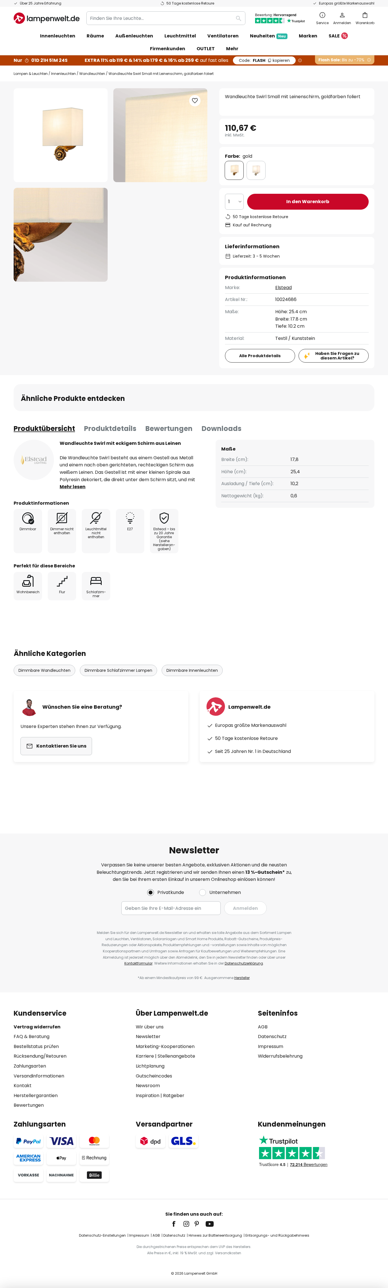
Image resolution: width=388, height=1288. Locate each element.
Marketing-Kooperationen (165, 1046)
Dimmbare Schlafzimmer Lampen (118, 670)
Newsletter (148, 1036)
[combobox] (166, 18)
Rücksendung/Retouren (40, 1056)
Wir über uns (150, 1027)
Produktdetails (110, 428)
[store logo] (47, 18)
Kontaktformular (138, 963)
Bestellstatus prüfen (36, 1046)
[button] (61, 235)
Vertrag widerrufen (37, 1027)
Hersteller (242, 977)
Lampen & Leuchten (31, 73)
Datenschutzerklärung (244, 963)
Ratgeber (173, 1095)
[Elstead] (34, 460)
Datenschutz (272, 1036)
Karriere (145, 1056)
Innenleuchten (63, 73)
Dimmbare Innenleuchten (192, 670)
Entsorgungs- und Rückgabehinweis (277, 1235)
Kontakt (23, 1085)
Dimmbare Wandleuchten (44, 670)
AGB (263, 1027)
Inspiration (147, 1095)
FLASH (264, 60)
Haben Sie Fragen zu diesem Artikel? (337, 356)
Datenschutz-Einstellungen (102, 1235)
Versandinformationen (39, 1076)
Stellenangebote (176, 1056)
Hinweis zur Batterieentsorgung (215, 1235)
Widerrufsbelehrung (280, 1056)
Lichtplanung (150, 1066)
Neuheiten (268, 36)
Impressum (270, 1046)
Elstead (283, 287)
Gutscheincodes (154, 1076)
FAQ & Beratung (31, 1036)
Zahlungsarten (30, 1066)
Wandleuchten (92, 73)
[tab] (44, 428)
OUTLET (206, 48)
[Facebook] (177, 1224)
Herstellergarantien (36, 1095)
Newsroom (148, 1085)
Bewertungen (169, 428)
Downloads (221, 428)
